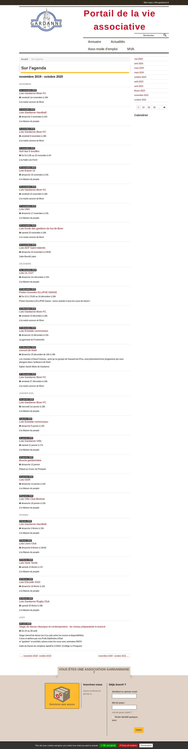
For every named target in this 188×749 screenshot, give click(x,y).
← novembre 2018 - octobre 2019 (36, 656)
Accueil (24, 59)
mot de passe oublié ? (122, 712)
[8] (164, 107)
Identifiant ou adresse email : (125, 692)
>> (165, 35)
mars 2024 (139, 72)
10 (143, 107)
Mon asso (148, 2)
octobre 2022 (140, 100)
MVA (130, 49)
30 (154, 107)
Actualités (118, 41)
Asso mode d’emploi (103, 49)
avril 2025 (138, 63)
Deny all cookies (129, 745)
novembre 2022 (141, 95)
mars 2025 (139, 68)
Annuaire (94, 41)
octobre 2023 (140, 77)
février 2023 (139, 91)
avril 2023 (138, 86)
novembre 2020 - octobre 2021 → (113, 656)
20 (149, 107)
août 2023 (138, 81)
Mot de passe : (118, 703)
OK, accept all (108, 745)
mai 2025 (138, 59)
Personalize (146, 745)
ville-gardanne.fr (161, 2)
